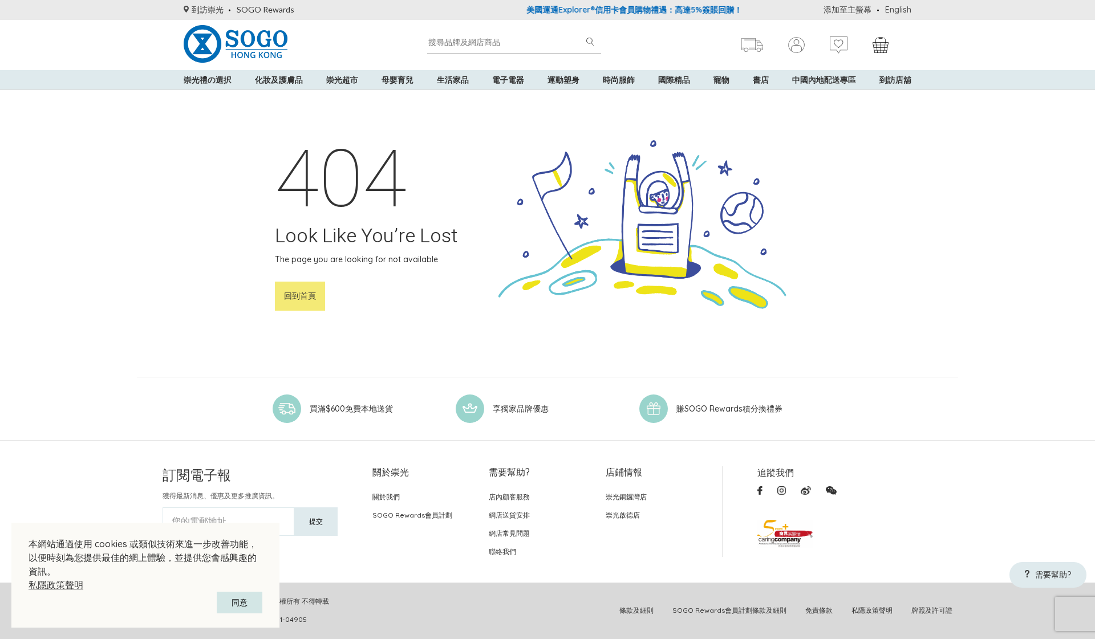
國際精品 (674, 80)
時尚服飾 (619, 80)
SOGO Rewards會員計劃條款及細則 (729, 610)
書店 (761, 80)
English (898, 10)
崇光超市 (342, 80)
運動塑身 (563, 80)
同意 (240, 602)
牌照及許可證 (931, 610)
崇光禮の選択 (208, 80)
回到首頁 (300, 296)
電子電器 (508, 80)
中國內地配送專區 (824, 80)
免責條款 (819, 610)
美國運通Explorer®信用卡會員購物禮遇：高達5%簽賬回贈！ (621, 10)
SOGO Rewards (265, 9)
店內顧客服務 (509, 497)
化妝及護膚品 (279, 80)
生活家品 (453, 80)
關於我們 (386, 497)
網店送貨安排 (509, 515)
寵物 (721, 80)
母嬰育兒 (397, 80)
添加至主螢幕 (847, 10)
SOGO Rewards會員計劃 (412, 515)
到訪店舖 (895, 80)
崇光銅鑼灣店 (626, 497)
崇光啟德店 (623, 515)
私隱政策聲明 (56, 585)
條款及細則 (636, 610)
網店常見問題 (509, 533)
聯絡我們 (502, 551)
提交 (316, 521)
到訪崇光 (208, 9)
